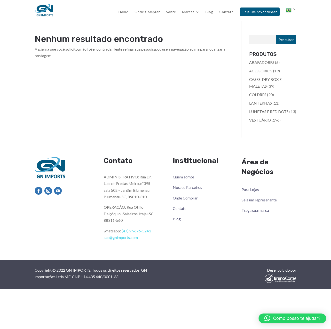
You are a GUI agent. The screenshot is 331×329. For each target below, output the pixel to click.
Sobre (171, 12)
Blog (209, 12)
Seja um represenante (259, 200)
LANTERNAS (260, 103)
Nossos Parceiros (187, 187)
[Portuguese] (291, 14)
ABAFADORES (261, 62)
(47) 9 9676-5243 (136, 231)
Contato (226, 12)
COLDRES (257, 94)
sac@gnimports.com (121, 237)
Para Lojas (250, 189)
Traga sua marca (255, 210)
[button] (292, 318)
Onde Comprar (147, 12)
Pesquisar (286, 40)
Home (123, 12)
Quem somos (184, 177)
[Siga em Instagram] (48, 191)
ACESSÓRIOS (260, 71)
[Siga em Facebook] (38, 191)
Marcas (188, 12)
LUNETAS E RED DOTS (269, 111)
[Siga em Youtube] (58, 191)
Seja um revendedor (260, 12)
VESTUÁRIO (260, 120)
